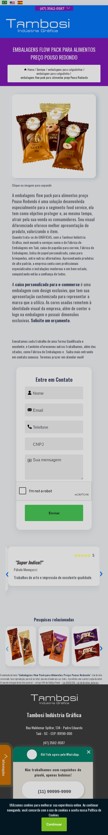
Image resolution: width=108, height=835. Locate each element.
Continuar (54, 824)
